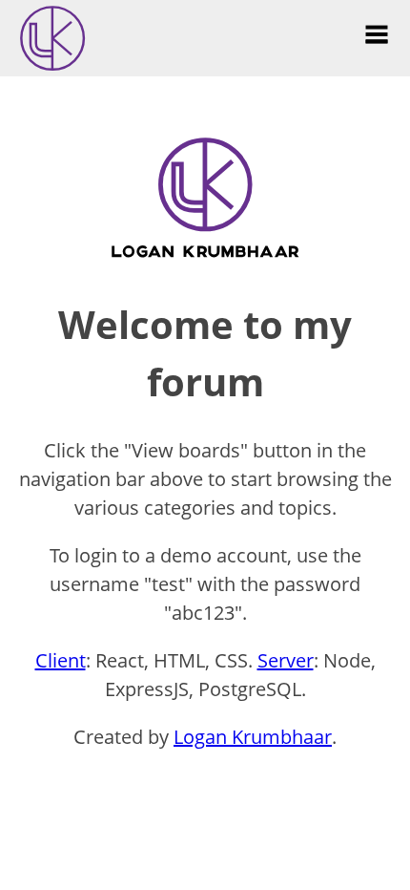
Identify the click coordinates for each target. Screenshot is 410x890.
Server (285, 660)
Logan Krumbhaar (253, 737)
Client (60, 660)
